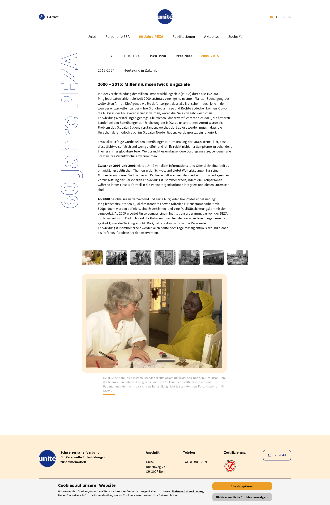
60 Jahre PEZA (151, 36)
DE (272, 17)
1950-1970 (106, 55)
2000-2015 (210, 55)
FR (277, 17)
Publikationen (183, 36)
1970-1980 (132, 55)
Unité (91, 36)
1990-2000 (183, 55)
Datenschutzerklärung (188, 491)
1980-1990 (157, 55)
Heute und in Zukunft (140, 70)
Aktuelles (211, 36)
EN (284, 17)
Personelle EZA (117, 36)
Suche (233, 36)
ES (289, 17)
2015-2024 (106, 70)
